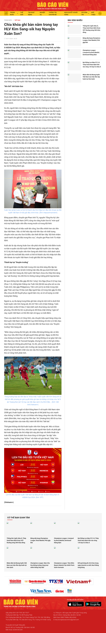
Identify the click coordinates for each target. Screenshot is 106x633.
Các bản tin (84, 13)
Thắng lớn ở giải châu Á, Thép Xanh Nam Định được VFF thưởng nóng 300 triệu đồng (91, 29)
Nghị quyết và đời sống (71, 13)
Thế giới (21, 13)
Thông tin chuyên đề (53, 13)
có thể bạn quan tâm (18, 517)
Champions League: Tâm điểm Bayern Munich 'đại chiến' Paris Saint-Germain (64, 565)
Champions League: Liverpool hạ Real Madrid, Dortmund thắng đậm (91, 52)
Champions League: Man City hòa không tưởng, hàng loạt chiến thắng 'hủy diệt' (40, 565)
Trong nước (12, 13)
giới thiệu (93, 13)
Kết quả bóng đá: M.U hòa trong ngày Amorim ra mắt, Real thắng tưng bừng (88, 565)
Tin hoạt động (31, 13)
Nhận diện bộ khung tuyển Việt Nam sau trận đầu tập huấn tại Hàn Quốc (91, 77)
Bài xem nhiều (75, 20)
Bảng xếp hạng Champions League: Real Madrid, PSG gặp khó (91, 40)
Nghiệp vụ (42, 13)
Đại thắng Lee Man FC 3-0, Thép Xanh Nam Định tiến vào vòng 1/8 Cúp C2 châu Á (92, 65)
